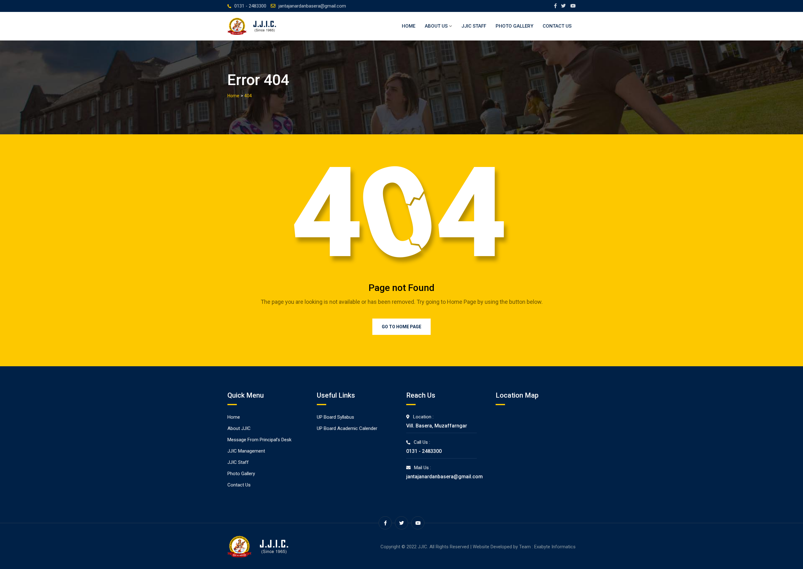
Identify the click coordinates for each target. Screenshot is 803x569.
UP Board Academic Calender (347, 428)
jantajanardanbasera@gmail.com (312, 6)
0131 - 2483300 (250, 6)
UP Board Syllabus (335, 417)
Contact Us (557, 26)
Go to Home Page (401, 326)
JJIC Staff (473, 26)
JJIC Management (246, 451)
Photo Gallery (514, 26)
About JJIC (239, 428)
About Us (436, 26)
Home (408, 26)
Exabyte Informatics (555, 547)
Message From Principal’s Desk (259, 440)
